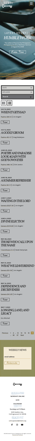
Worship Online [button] (17, 396)
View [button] (5, 122)
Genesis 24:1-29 (6, 294)
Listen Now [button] (17, 52)
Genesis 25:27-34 (7, 206)
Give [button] (17, 400)
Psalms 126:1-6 (6, 117)
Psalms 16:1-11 (6, 185)
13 (18, 333)
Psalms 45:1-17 (6, 137)
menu (31, 3)
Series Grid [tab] (3, 103)
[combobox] (17, 88)
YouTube (22, 425)
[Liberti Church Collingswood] (17, 384)
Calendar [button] (17, 404)
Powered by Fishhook (17, 435)
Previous (5, 333)
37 (17, 335)
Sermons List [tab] (9, 103)
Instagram (17, 425)
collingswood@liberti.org (17, 421)
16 (28, 333)
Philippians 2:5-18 (10, 45)
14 (21, 333)
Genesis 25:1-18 (6, 270)
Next (22, 335)
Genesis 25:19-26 (7, 226)
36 (13, 335)
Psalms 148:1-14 (6, 165)
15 (25, 333)
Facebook (12, 425)
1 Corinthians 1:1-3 (7, 250)
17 (32, 333)
